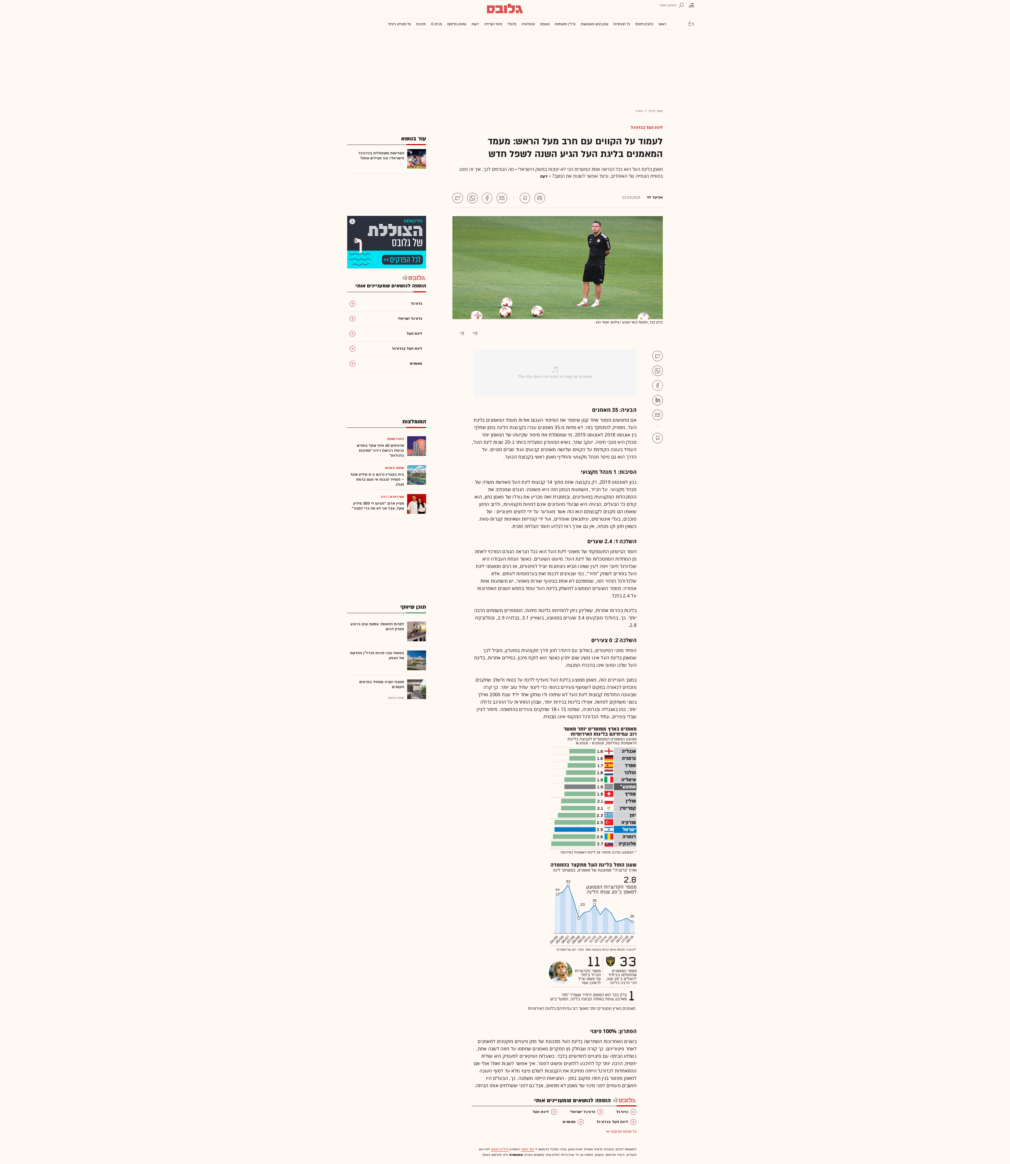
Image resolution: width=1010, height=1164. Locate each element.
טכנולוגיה (528, 24)
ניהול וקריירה (493, 24)
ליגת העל (541, 1111)
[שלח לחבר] (657, 415)
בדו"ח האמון (499, 1149)
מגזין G (436, 24)
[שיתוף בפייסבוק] (487, 198)
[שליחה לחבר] (502, 198)
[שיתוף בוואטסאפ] (472, 198)
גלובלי (511, 24)
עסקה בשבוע (394, 468)
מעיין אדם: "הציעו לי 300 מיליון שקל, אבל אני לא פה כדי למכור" (378, 506)
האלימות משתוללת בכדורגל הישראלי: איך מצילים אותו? (381, 156)
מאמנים (569, 1121)
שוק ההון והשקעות (594, 24)
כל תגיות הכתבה (624, 1131)
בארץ (639, 111)
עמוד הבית (656, 111)
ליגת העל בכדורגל (647, 127)
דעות (475, 24)
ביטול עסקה (395, 439)
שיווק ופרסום (456, 24)
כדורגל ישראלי (582, 1111)
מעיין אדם (397, 497)
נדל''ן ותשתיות (565, 24)
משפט (544, 24)
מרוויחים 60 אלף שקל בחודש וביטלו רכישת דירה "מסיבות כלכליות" (380, 450)
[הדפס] (539, 198)
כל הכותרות (621, 24)
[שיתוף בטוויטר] (457, 198)
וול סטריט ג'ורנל (399, 24)
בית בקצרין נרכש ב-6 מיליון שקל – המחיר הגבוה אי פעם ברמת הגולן (377, 479)
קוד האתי (527, 1149)
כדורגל (622, 1111)
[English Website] (691, 24)
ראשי (662, 24)
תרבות (421, 24)
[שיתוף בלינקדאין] (657, 400)
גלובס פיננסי (644, 24)
